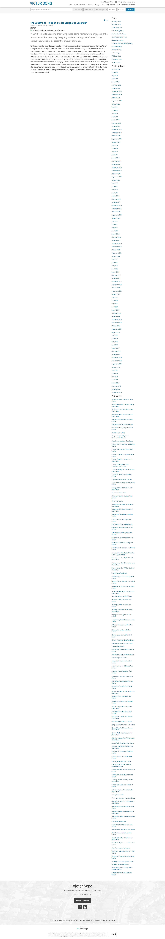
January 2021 (116, 278)
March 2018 (115, 383)
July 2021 (114, 259)
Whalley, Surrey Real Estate (120, 864)
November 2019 (117, 323)
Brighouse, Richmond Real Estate (122, 424)
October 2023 (116, 174)
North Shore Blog (117, 40)
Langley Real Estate (118, 646)
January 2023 (116, 202)
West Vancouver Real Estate (121, 848)
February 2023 (116, 199)
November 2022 (117, 209)
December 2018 (117, 358)
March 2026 (115, 82)
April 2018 (115, 380)
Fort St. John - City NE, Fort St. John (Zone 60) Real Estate (123, 554)
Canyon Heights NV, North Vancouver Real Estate (120, 437)
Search (130, 9)
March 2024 (115, 158)
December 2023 (117, 167)
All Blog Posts (116, 21)
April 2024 (115, 155)
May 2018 (115, 377)
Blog (107, 4)
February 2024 (116, 161)
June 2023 (115, 186)
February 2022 (116, 237)
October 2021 (116, 250)
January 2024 (116, 164)
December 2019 (117, 319)
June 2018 (115, 373)
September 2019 (117, 329)
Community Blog (117, 27)
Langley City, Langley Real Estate (122, 643)
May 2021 (115, 266)
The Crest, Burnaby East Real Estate (123, 798)
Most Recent (116, 69)
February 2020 (116, 313)
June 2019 (115, 338)
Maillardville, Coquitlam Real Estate (123, 655)
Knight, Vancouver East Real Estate (123, 640)
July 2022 (114, 221)
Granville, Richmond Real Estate (122, 596)
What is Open (116, 62)
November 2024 (117, 133)
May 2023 (115, 190)
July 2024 (114, 145)
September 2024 (117, 139)
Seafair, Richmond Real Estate (121, 761)
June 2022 (115, 224)
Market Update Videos (80, 4)
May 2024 (115, 152)
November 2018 (117, 361)
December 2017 (117, 392)
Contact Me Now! (82, 900)
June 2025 (115, 110)
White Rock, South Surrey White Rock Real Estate (122, 868)
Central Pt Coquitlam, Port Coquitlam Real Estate (120, 465)
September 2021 (117, 253)
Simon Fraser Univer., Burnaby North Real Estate (121, 765)
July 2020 (114, 297)
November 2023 (117, 171)
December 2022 (117, 205)
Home (70, 4)
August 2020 (116, 294)
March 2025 (115, 120)
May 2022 (115, 228)
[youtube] (85, 907)
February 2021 (116, 275)
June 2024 (115, 148)
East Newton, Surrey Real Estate (122, 524)
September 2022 (117, 215)
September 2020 (117, 291)
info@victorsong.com (109, 920)
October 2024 (116, 136)
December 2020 (117, 281)
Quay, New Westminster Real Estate (123, 725)
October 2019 (116, 326)
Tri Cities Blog (116, 56)
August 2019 (116, 332)
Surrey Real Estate (117, 795)
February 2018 (116, 386)
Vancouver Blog (117, 59)
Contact (112, 4)
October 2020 (116, 288)
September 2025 (117, 101)
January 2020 (116, 316)
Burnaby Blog (116, 24)
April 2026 (115, 79)
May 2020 (115, 304)
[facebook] (80, 907)
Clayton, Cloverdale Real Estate (122, 479)
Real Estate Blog (117, 46)
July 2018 (114, 370)
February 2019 (116, 351)
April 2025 (115, 117)
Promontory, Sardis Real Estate (122, 721)
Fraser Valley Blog (117, 31)
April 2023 (115, 193)
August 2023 (116, 180)
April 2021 (115, 269)
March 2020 (115, 310)
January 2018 (116, 389)
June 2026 (115, 72)
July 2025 (114, 107)
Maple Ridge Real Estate (119, 658)
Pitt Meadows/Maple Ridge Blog (122, 43)
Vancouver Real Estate (119, 821)
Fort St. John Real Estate (119, 573)
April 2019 (115, 345)
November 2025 (117, 94)
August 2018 (116, 367)
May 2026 (115, 75)
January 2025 (116, 126)
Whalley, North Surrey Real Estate (123, 861)
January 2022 (116, 240)
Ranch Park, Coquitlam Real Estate (123, 743)
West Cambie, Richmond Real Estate (123, 830)
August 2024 (116, 142)
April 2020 (115, 307)
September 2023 (117, 177)
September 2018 (117, 364)
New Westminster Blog (119, 37)
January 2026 (116, 88)
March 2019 (115, 348)
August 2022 (116, 218)
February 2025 (116, 123)
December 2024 (117, 129)
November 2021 (117, 247)
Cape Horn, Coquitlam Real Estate (122, 441)
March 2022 (115, 234)
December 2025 (117, 91)
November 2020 (117, 285)
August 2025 (116, 104)
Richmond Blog (116, 50)
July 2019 (114, 335)
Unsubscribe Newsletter (128, 4)
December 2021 (117, 243)
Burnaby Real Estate (118, 433)
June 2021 (115, 262)
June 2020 (115, 300)
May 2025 (115, 114)
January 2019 (116, 354)
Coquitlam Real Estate (119, 493)
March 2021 (115, 272)
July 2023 (114, 183)
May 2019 (115, 342)
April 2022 (115, 231)
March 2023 (115, 196)
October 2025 (116, 98)
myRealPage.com (82, 929)
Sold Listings (116, 53)
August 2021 (116, 256)
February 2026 (116, 85)
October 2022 (116, 212)
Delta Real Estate (117, 501)
